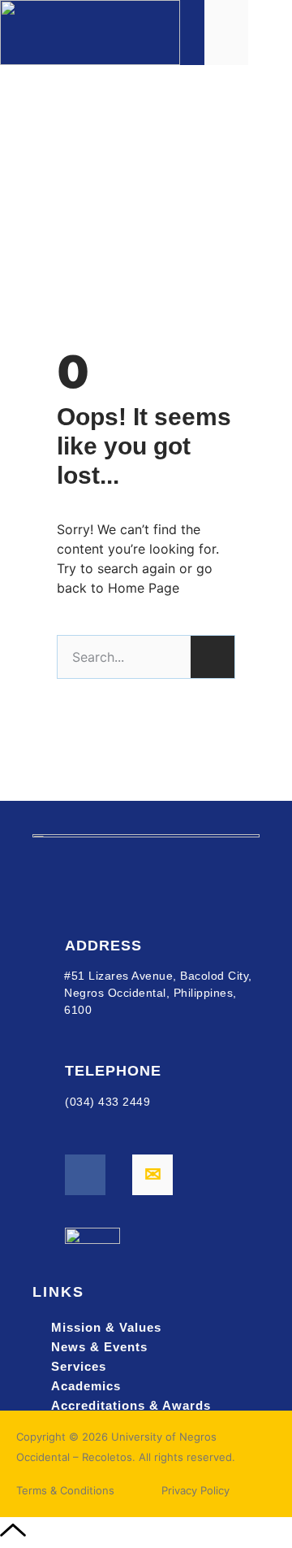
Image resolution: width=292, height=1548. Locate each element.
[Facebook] (85, 1174)
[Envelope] (152, 1174)
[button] (270, 32)
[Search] (212, 657)
